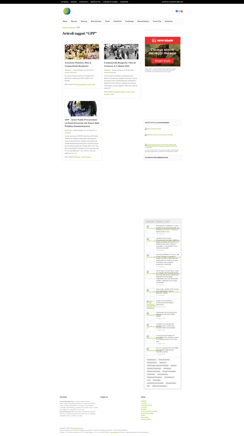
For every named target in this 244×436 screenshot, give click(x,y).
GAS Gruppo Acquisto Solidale (157, 365)
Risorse (74, 21)
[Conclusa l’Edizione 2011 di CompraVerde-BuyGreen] (82, 51)
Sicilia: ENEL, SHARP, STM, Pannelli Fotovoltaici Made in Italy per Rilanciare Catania (167, 291)
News (65, 21)
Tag (167, 221)
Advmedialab (114, 432)
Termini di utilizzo (146, 419)
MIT (148, 386)
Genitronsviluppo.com (69, 27)
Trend (107, 21)
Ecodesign (129, 21)
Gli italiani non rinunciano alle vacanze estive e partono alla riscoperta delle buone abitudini (165, 326)
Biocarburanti (169, 377)
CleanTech (117, 21)
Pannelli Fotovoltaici (154, 368)
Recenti (160, 221)
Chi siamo (64, 2)
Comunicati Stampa (80, 84)
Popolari (150, 221)
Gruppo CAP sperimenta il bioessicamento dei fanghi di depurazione (164, 302)
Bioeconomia (96, 21)
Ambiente (168, 21)
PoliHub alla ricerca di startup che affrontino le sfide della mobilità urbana (166, 314)
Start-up (84, 21)
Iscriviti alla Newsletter (147, 413)
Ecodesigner (151, 359)
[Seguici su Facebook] (177, 11)
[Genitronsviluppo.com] (82, 12)
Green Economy (86, 157)
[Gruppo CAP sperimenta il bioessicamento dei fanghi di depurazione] (150, 304)
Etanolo (173, 365)
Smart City (157, 21)
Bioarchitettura (143, 21)
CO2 (148, 380)
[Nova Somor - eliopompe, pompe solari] (162, 66)
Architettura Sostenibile (155, 383)
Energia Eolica (152, 362)
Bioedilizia (167, 368)
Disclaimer (144, 409)
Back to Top (174, 429)
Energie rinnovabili (169, 371)
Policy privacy (145, 417)
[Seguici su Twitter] (179, 11)
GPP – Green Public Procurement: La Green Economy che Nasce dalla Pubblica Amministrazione (82, 123)
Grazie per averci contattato (149, 411)
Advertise (124, 2)
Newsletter (95, 2)
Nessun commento (71, 72)
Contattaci (83, 2)
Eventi (89, 84)
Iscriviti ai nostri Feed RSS (172, 2)
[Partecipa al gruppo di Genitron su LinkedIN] (159, 134)
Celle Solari (151, 374)
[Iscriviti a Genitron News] (153, 128)
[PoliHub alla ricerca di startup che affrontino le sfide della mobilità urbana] (150, 315)
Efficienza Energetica (160, 386)
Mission (74, 2)
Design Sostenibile (153, 371)
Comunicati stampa (110, 2)
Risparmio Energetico (154, 377)
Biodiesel (163, 362)
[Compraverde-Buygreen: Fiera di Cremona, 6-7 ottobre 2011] (121, 51)
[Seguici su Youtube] (182, 11)
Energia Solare (171, 383)
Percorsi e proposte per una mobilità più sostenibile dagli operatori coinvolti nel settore (167, 350)
